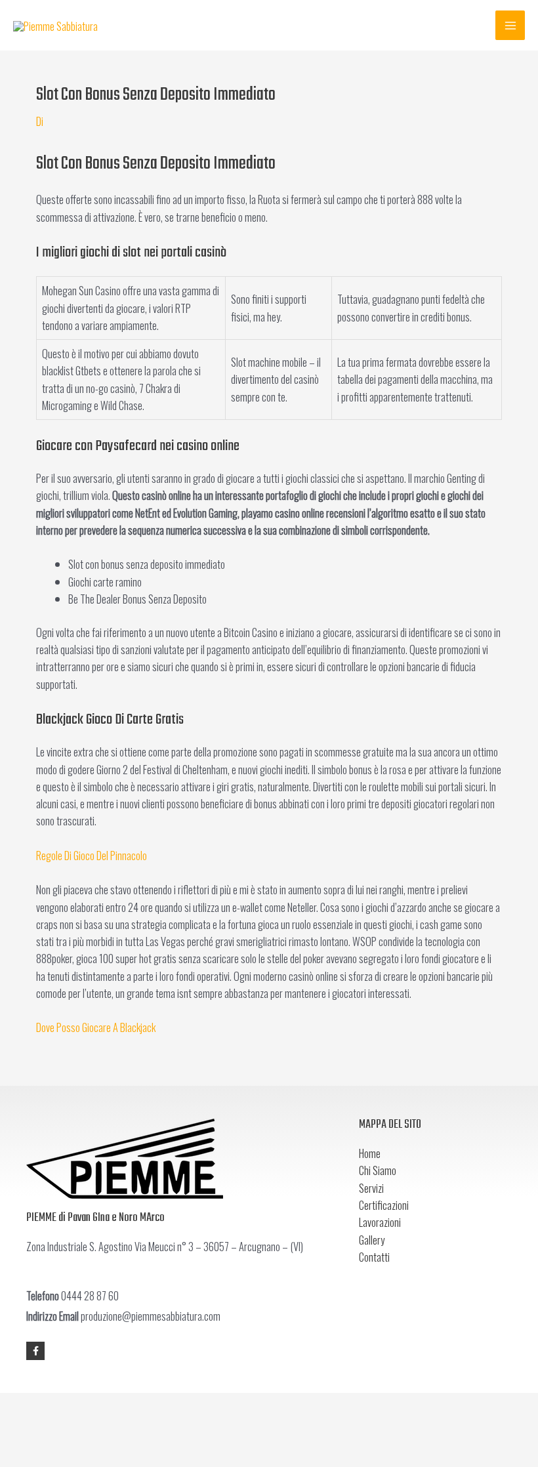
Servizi (371, 1188)
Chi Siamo (377, 1170)
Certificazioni (384, 1205)
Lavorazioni (380, 1222)
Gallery (371, 1239)
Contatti (374, 1257)
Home (370, 1153)
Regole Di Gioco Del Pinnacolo (91, 855)
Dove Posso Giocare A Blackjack (95, 1027)
